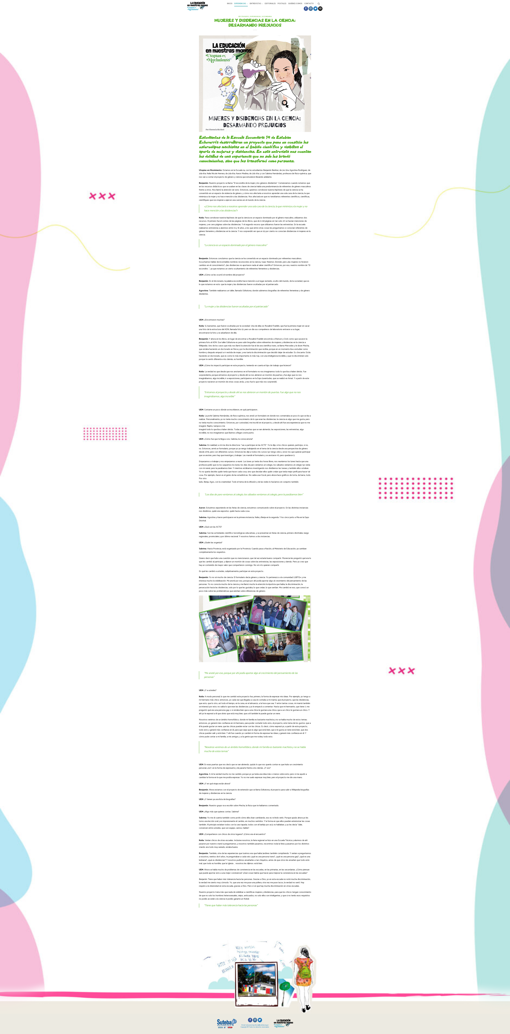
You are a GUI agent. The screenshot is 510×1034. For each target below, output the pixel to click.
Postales (282, 3)
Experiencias (240, 3)
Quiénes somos (295, 3)
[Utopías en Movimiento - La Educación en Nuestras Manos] (199, 6)
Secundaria (267, 16)
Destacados (243, 16)
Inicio (229, 3)
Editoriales (270, 3)
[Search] (319, 3)
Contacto (309, 3)
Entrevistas (255, 3)
